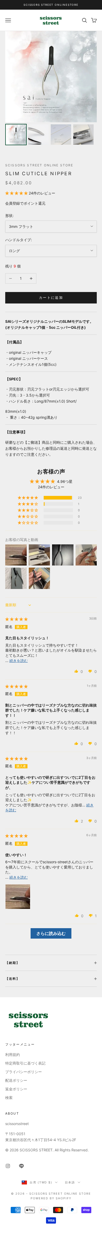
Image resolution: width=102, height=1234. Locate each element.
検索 (9, 1097)
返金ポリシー (16, 1089)
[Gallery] (51, 89)
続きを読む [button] (18, 660)
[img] (16, 619)
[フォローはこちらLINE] (21, 1166)
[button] (17, 193)
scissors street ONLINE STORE (39, 165)
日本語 (70, 1182)
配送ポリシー (16, 1080)
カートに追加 (51, 297)
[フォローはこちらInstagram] (7, 1166)
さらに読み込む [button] (51, 933)
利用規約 (12, 1054)
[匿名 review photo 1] (17, 896)
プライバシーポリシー (23, 1071)
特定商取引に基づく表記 (25, 1063)
